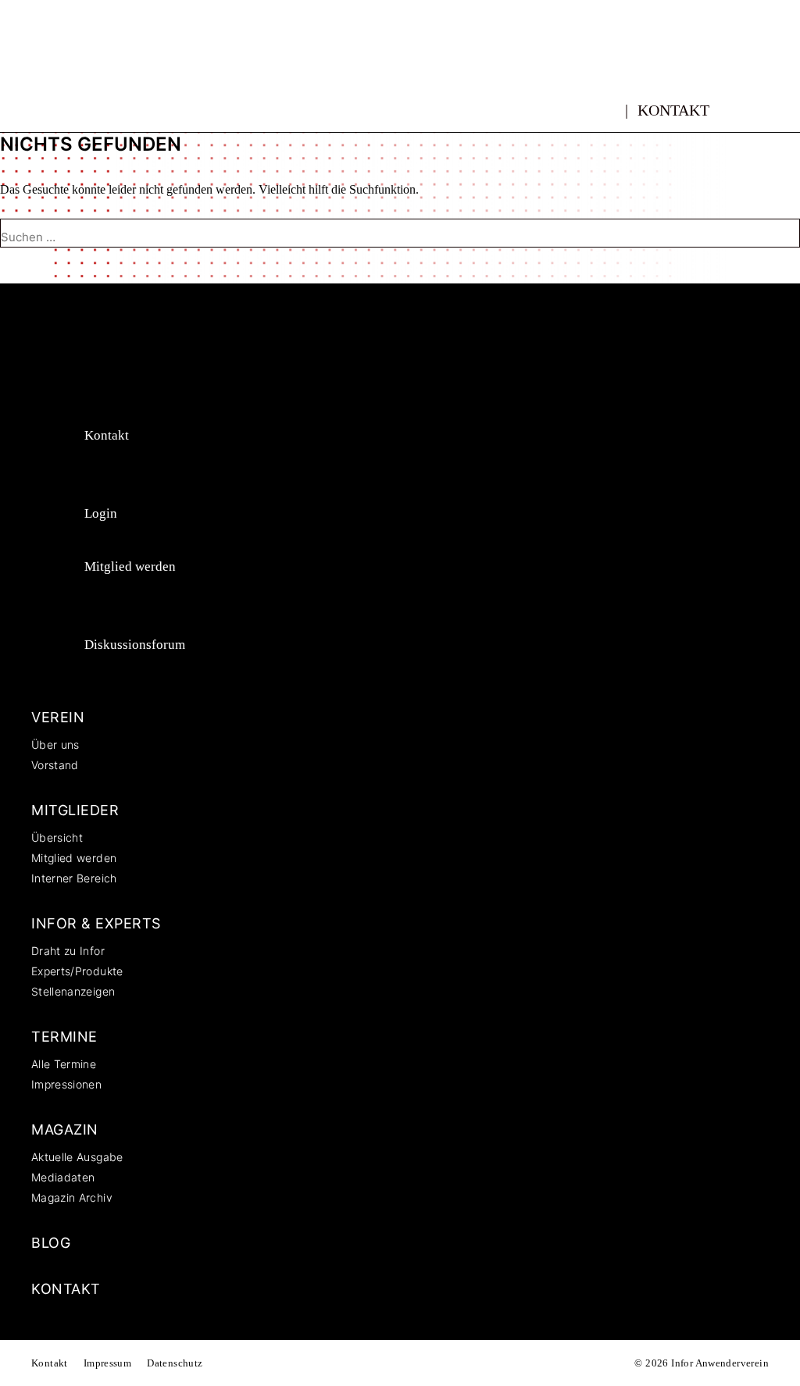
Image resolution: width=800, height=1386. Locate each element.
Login (100, 513)
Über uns (55, 744)
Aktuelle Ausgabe (77, 1156)
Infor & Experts (96, 923)
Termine (64, 1036)
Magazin (64, 1129)
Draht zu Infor (68, 950)
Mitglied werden (130, 566)
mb (610, 101)
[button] (758, 110)
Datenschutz (174, 1363)
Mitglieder (75, 810)
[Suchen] (24, 265)
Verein (57, 717)
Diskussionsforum (134, 644)
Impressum (108, 1363)
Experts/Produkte (77, 971)
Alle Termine (63, 1064)
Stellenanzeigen (73, 991)
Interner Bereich (74, 878)
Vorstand (55, 764)
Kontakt (673, 110)
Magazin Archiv (71, 1197)
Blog (50, 1243)
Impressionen (66, 1084)
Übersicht (57, 837)
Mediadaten (63, 1177)
